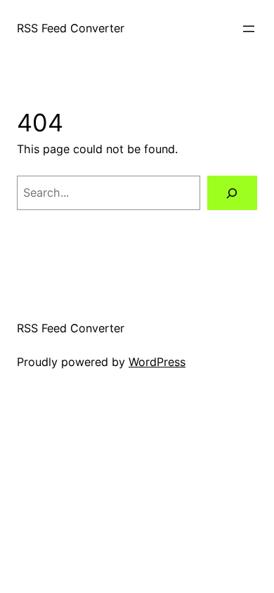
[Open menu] (248, 28)
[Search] (232, 193)
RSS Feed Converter (70, 28)
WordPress (157, 362)
